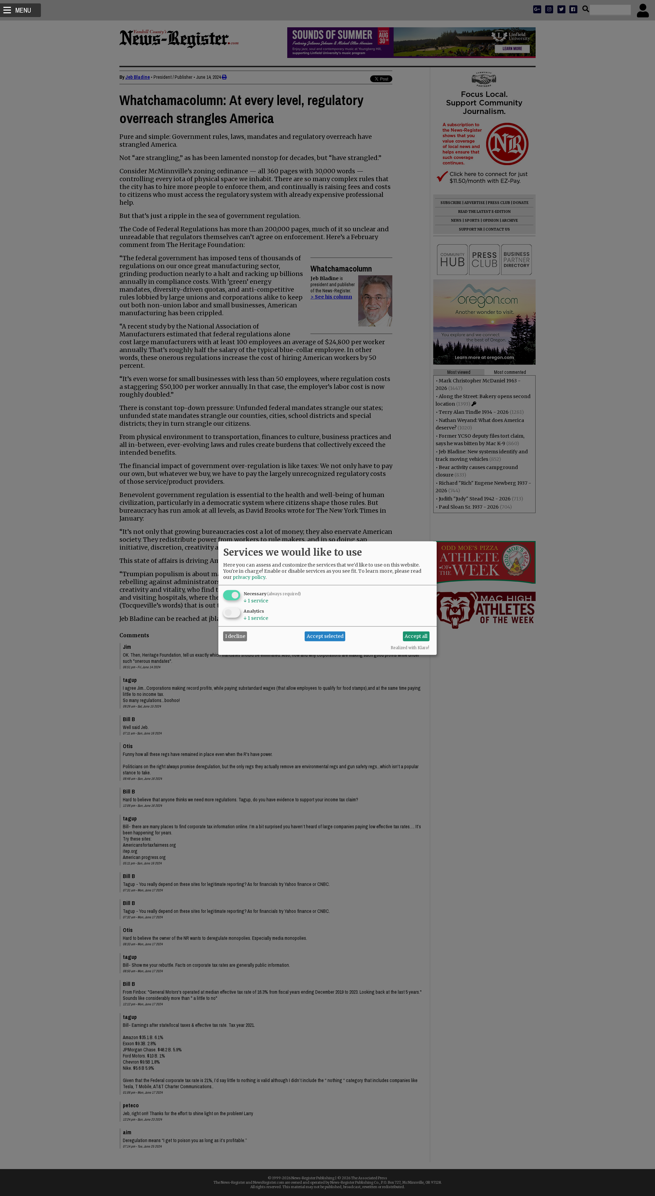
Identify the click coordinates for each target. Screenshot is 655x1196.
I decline (235, 636)
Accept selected (325, 636)
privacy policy (249, 577)
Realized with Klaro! (410, 647)
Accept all (416, 636)
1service (256, 600)
